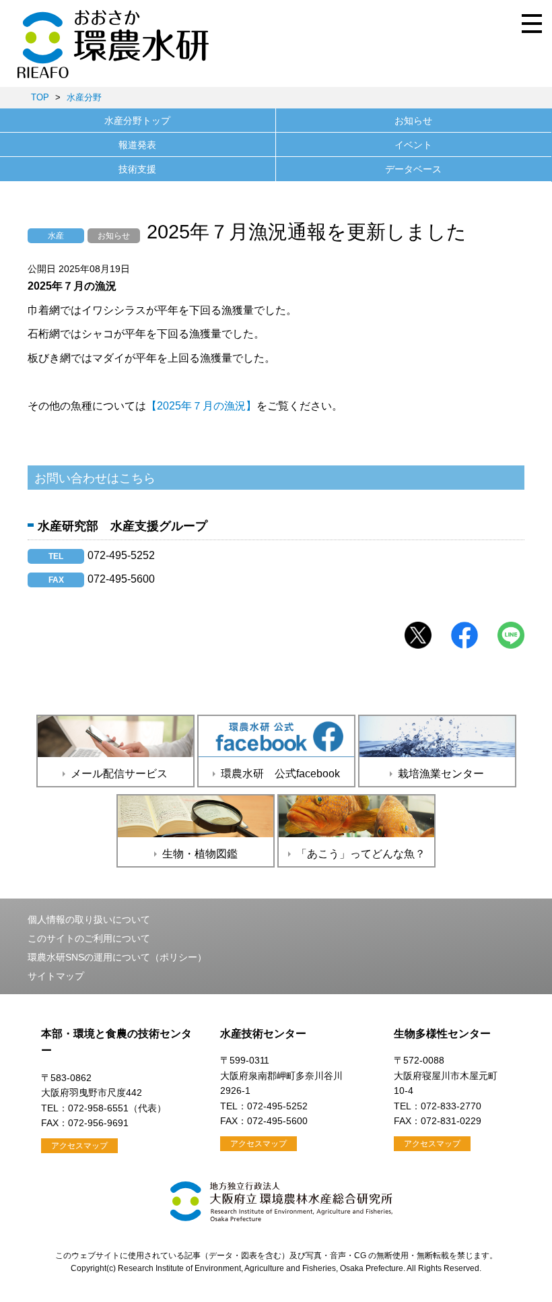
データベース (413, 169)
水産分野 (84, 97)
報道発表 (137, 144)
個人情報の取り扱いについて (89, 919)
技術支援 (137, 169)
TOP (40, 97)
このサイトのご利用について (89, 938)
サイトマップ (56, 976)
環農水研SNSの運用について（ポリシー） (117, 957)
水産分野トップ (137, 120)
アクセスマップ (79, 1145)
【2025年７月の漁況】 (201, 406)
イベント (413, 144)
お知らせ (413, 120)
